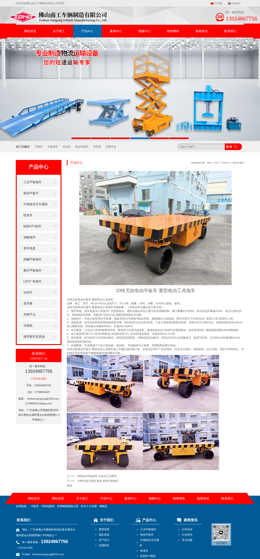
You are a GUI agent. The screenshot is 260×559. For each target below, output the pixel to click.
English (236, 3)
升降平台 (111, 146)
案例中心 (116, 31)
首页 (209, 162)
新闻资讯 (201, 31)
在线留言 (104, 545)
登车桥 (97, 146)
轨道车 (144, 550)
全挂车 (67, 146)
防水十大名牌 (89, 506)
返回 (69, 485)
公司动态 (187, 529)
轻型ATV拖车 (148, 555)
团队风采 (104, 534)
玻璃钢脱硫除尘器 (67, 506)
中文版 (218, 3)
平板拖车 (52, 146)
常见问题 (187, 540)
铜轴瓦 (103, 506)
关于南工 (59, 31)
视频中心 (144, 31)
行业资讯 (187, 534)
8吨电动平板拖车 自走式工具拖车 (97, 476)
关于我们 (107, 520)
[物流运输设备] (130, 89)
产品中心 (87, 31)
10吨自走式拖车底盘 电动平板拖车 (98, 480)
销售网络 (173, 31)
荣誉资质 (104, 529)
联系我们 (230, 31)
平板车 (39, 146)
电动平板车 (82, 146)
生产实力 (104, 540)
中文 (216, 162)
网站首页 (30, 31)
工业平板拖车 (148, 529)
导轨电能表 (48, 506)
